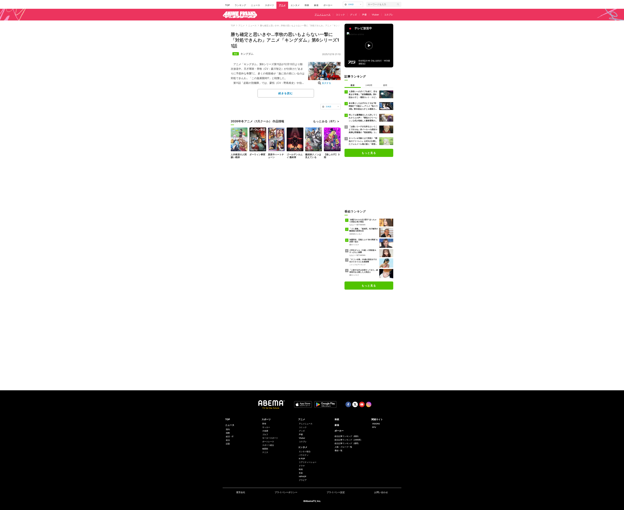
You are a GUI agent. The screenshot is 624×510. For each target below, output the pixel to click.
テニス (265, 452)
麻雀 (316, 5)
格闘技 (265, 448)
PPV (374, 427)
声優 (364, 14)
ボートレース (268, 441)
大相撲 (265, 431)
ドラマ (302, 466)
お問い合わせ (381, 492)
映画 (301, 469)
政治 (228, 440)
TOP (227, 5)
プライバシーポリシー (286, 492)
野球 (264, 423)
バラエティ (304, 455)
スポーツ (269, 5)
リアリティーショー (307, 462)
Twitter (355, 404)
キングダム (247, 53)
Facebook (348, 404)
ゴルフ (265, 434)
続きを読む (285, 93)
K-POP (302, 458)
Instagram (368, 404)
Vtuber (375, 14)
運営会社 (240, 492)
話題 (228, 443)
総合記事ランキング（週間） (347, 443)
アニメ (282, 5)
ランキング (240, 5)
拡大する (326, 83)
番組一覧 (338, 450)
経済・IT (230, 436)
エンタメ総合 (305, 451)
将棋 (307, 5)
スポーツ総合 (268, 445)
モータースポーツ (270, 438)
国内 (228, 429)
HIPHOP (302, 476)
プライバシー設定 (336, 492)
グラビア (303, 480)
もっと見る (369, 152)
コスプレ (388, 14)
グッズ (353, 14)
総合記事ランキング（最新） (347, 436)
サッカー (266, 427)
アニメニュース (323, 14)
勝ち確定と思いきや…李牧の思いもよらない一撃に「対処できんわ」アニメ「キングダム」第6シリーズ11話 (311, 25)
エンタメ (295, 5)
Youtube (362, 404)
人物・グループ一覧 (343, 447)
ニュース (255, 5)
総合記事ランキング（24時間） (348, 440)
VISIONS (376, 423)
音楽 (301, 473)
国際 (228, 433)
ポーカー (327, 5)
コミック (340, 14)
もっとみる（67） (325, 121)
